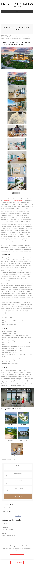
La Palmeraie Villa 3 (19, 200)
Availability (7, 508)
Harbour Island (5, 35)
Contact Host (8, 505)
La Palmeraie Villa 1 (7, 200)
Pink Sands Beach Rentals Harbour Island (20, 38)
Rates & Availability (17, 562)
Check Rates (8, 511)
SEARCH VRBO (18, 496)
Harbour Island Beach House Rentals (11, 37)
